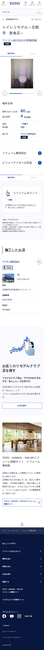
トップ (4, 530)
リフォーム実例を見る (29, 530)
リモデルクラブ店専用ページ (13, 600)
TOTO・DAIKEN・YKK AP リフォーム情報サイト (12, 591)
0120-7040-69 (23, 279)
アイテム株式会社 (13, 40)
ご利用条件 (6, 625)
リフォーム (14, 530)
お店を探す (22, 406)
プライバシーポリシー (9, 631)
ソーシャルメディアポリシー (11, 637)
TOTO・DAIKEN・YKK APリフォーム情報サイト (20, 502)
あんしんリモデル (9, 543)
